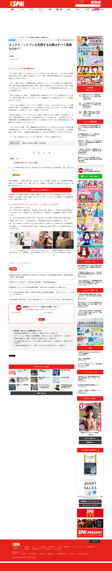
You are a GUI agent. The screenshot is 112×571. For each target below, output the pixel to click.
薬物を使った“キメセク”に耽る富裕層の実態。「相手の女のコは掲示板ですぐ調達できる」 (38, 287)
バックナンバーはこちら (90, 446)
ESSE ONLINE (33, 553)
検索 (99, 5)
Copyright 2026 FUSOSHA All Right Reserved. (24, 557)
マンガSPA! (71, 553)
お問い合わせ (48, 549)
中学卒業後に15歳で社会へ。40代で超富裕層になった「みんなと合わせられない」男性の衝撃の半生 (42, 299)
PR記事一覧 (52, 546)
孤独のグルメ (51, 553)
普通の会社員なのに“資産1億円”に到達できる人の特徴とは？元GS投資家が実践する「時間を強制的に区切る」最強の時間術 (42, 276)
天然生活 (23, 553)
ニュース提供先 (42, 546)
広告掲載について (17, 546)
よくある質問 (57, 549)
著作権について (18, 549)
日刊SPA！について (29, 546)
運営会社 (27, 549)
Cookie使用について (92, 546)
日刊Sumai (42, 553)
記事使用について (37, 549)
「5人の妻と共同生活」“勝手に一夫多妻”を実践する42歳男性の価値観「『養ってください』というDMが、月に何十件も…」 (42, 293)
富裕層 (13, 269)
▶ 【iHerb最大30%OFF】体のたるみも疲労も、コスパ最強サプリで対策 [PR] (33, 204)
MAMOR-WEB (62, 553)
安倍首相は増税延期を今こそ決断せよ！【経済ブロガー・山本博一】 (36, 333)
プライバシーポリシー (78, 546)
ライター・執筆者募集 (64, 546)
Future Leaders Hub (82, 553)
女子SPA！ (15, 553)
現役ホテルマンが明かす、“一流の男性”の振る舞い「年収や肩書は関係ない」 (34, 282)
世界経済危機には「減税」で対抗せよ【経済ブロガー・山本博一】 (35, 338)
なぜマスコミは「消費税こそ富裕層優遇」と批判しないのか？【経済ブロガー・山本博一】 (43, 336)
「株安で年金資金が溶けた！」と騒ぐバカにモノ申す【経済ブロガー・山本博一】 (40, 345)
